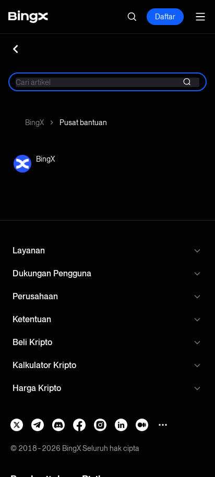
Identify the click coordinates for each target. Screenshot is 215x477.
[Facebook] (79, 425)
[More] (163, 425)
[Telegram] (37, 425)
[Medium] (142, 425)
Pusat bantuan (83, 122)
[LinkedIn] (121, 425)
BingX (34, 122)
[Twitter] (16, 425)
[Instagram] (100, 425)
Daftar (165, 17)
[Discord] (58, 425)
